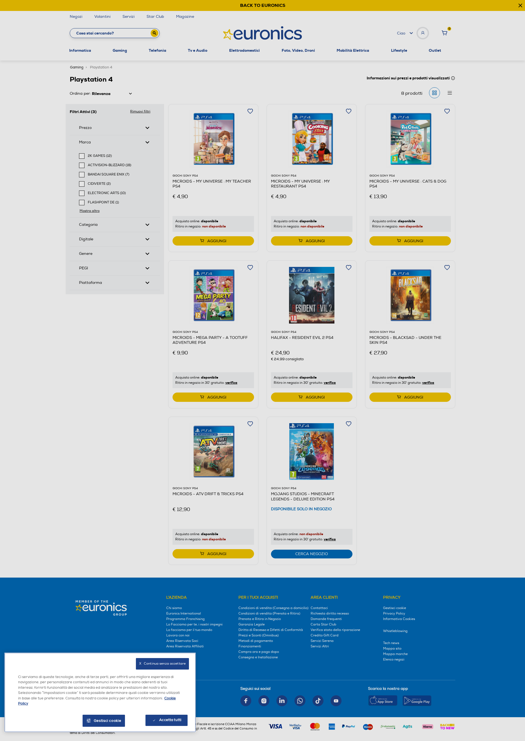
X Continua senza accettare (162, 664)
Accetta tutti (170, 720)
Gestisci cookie (107, 721)
